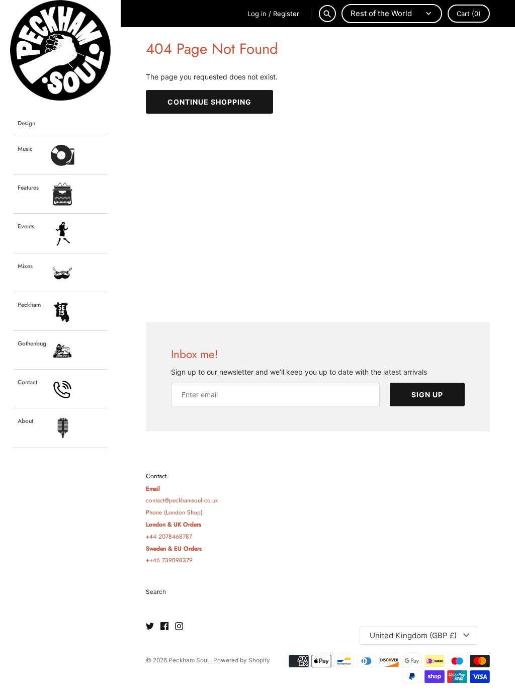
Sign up (427, 394)
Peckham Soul (189, 660)
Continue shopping (209, 102)
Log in (257, 14)
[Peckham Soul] (60, 50)
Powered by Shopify (241, 660)
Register (286, 14)
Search (156, 591)
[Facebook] (164, 627)
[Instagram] (179, 627)
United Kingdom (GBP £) (413, 635)
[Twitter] (150, 627)
